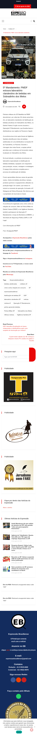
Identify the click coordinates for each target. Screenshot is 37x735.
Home (4, 28)
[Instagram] (18, 679)
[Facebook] (13, 679)
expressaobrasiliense (10, 291)
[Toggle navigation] (2, 21)
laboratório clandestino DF (12, 299)
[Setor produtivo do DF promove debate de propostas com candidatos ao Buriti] (6, 569)
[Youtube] (24, 679)
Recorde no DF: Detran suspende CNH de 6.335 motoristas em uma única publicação (22, 558)
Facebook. (14, 253)
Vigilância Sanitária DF (24, 315)
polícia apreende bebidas (12, 307)
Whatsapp (9, 274)
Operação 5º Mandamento (22, 303)
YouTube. (8, 266)
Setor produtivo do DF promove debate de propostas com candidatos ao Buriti (22, 568)
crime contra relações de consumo (15, 288)
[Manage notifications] (31, 729)
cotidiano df (23, 284)
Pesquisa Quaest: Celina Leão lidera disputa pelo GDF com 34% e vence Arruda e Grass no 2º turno (22, 548)
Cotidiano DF (11, 28)
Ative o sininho (7, 507)
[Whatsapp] (18, 696)
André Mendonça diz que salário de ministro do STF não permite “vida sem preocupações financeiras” (22, 526)
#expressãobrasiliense (17, 280)
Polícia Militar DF (9, 311)
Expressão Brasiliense (14, 101)
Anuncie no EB (18, 646)
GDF (25, 295)
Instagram (28, 258)
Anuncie (18, 1)
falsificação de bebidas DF (12, 295)
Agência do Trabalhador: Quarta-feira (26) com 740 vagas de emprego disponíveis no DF (22, 536)
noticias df (7, 303)
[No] (35, 727)
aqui (8, 650)
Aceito (19, 732)
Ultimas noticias (9, 315)
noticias (26, 299)
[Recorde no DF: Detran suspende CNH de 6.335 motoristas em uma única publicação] (6, 559)
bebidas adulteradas (10, 284)
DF (30, 288)
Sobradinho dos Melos (25, 311)
